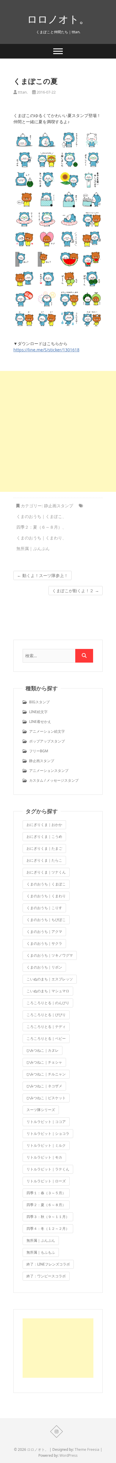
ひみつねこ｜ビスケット (46, 1097)
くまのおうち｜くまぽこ (39, 516)
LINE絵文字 (38, 711)
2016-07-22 (46, 92)
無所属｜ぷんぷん (33, 548)
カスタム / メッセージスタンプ (54, 780)
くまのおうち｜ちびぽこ (46, 919)
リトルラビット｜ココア (46, 1121)
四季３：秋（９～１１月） (47, 1216)
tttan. (22, 92)
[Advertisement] (58, 431)
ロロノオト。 (58, 19)
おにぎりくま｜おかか (44, 824)
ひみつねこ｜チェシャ (44, 1062)
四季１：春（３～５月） (46, 1192)
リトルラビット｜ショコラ (47, 1133)
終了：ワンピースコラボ (46, 1276)
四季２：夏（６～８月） (39, 527)
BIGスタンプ (39, 701)
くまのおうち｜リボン (44, 967)
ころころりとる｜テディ (46, 1026)
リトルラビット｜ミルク (46, 1145)
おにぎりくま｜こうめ (44, 836)
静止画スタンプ (58, 505)
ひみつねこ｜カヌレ (42, 1050)
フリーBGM (38, 750)
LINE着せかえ (40, 721)
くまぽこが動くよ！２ (75, 590)
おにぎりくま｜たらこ (44, 860)
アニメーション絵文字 (47, 731)
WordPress (68, 1455)
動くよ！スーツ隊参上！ (42, 575)
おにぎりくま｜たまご (44, 848)
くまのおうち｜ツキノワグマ (49, 955)
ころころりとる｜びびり (46, 1014)
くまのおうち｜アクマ (44, 931)
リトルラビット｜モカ (44, 1157)
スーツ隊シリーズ (40, 1109)
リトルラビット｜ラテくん (47, 1169)
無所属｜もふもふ (40, 1252)
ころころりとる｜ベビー (46, 1038)
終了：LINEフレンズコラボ (48, 1264)
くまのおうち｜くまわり (39, 538)
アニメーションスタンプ (48, 770)
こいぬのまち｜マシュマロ (47, 990)
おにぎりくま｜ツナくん (46, 872)
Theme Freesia (87, 1449)
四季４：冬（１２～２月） (47, 1228)
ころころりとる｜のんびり (47, 1002)
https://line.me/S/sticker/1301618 (46, 350)
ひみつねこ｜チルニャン (46, 1074)
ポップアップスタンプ (47, 741)
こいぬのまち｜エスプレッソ (49, 979)
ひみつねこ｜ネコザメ (44, 1085)
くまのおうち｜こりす (44, 907)
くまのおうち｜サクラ (44, 943)
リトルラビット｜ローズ (46, 1181)
